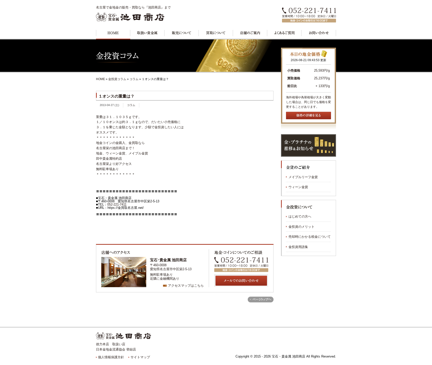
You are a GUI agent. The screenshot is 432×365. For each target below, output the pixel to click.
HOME (100, 79)
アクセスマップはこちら (186, 285)
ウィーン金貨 (298, 187)
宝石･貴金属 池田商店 (168, 260)
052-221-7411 (116, 204)
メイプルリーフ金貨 (303, 177)
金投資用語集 (298, 247)
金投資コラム (117, 79)
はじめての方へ (299, 216)
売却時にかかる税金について (309, 237)
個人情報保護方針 (111, 357)
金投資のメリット (301, 227)
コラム (134, 79)
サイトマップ (140, 357)
